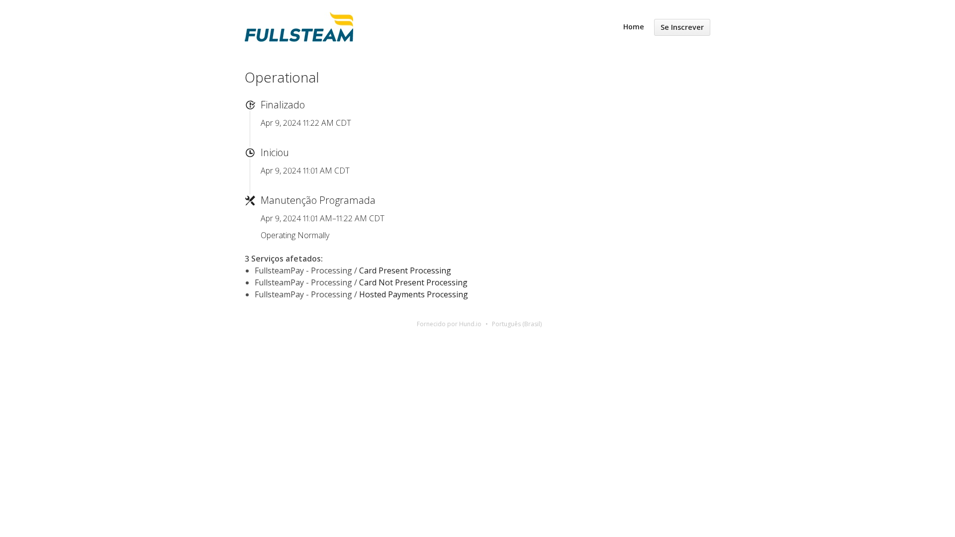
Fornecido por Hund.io (449, 324)
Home (633, 26)
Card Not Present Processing (413, 282)
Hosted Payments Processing (413, 294)
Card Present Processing (405, 270)
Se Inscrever (682, 27)
